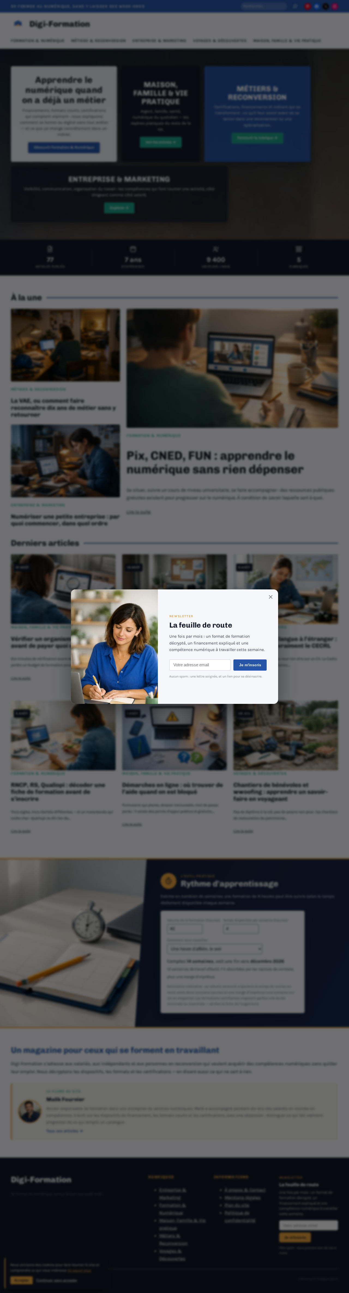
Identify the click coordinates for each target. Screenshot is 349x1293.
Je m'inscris (250, 665)
